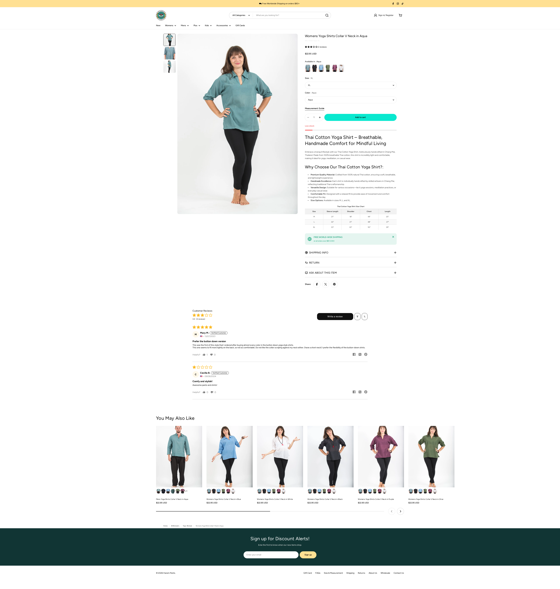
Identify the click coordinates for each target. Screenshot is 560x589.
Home (165, 526)
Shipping (350, 573)
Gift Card (307, 573)
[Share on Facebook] (316, 284)
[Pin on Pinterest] (334, 284)
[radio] (307, 68)
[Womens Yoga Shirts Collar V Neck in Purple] (381, 456)
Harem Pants (169, 573)
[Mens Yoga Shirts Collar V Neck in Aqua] (179, 456)
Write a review (335, 316)
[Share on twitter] (360, 354)
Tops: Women (187, 526)
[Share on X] (325, 284)
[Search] (327, 15)
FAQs (317, 573)
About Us (373, 573)
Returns (361, 573)
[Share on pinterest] (366, 354)
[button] (311, 47)
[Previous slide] (391, 511)
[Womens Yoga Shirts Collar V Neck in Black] (330, 456)
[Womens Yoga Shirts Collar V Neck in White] (280, 456)
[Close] (393, 237)
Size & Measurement (333, 573)
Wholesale (385, 573)
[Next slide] (400, 511)
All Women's (175, 526)
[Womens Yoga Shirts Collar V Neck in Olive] (431, 456)
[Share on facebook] (354, 354)
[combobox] (280, 15)
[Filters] (357, 316)
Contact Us (399, 573)
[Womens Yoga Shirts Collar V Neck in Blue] (229, 456)
